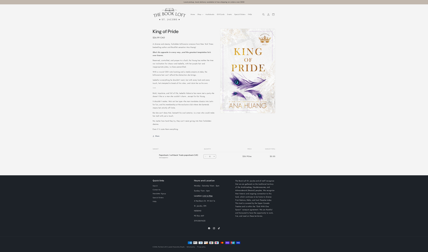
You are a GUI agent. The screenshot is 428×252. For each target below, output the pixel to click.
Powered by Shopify (179, 247)
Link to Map (208, 196)
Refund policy (191, 247)
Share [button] (157, 136)
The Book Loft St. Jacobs (165, 247)
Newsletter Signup (159, 193)
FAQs (154, 201)
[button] (200, 14)
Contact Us (156, 190)
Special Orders (158, 197)
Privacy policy (201, 247)
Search (155, 186)
